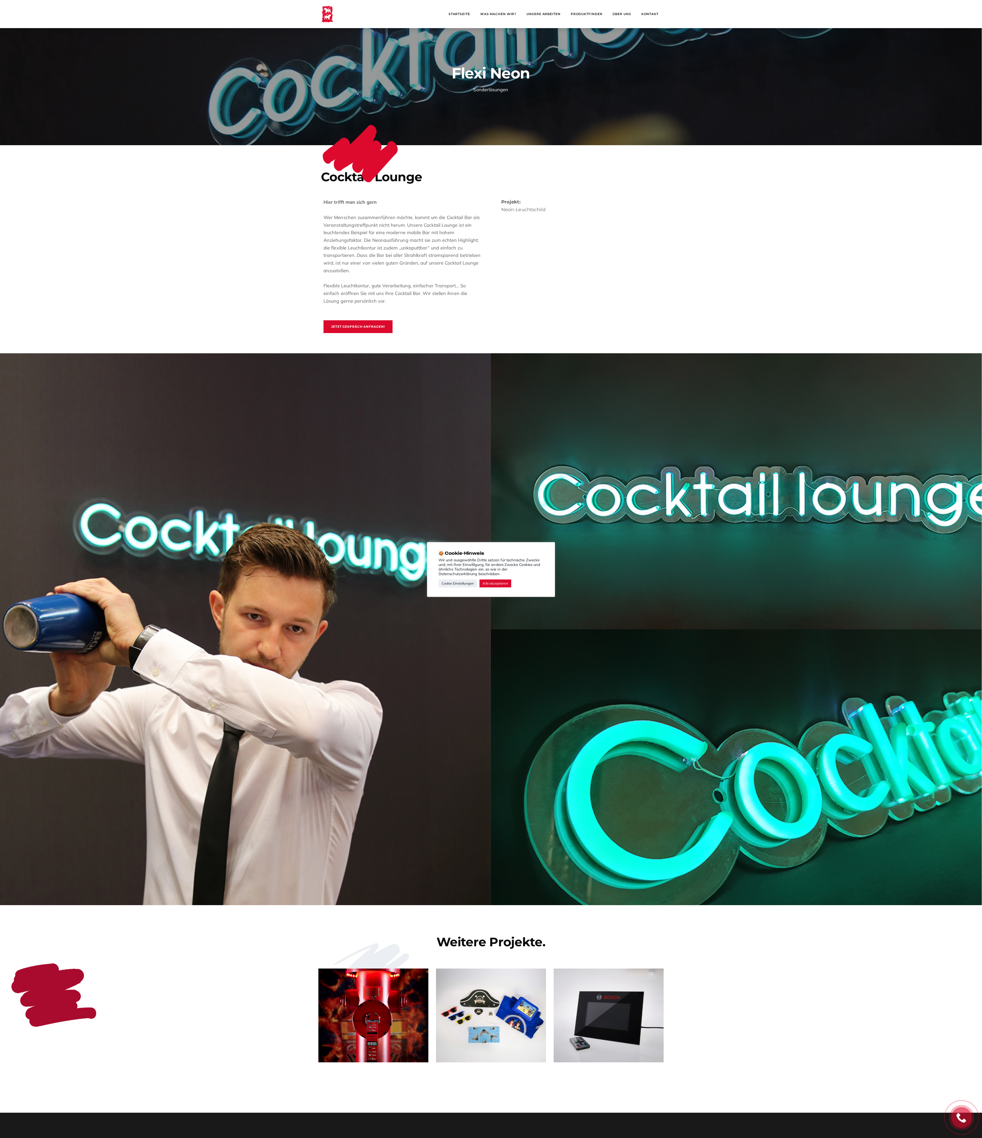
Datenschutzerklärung (458, 573)
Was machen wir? (498, 14)
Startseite (459, 14)
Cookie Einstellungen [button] (458, 583)
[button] (358, 326)
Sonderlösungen (490, 90)
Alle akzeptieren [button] (495, 583)
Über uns (621, 14)
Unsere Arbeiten (544, 14)
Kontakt (650, 14)
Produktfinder (586, 14)
